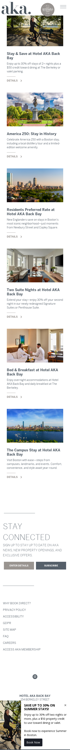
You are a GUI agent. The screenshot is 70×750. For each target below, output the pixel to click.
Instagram (35, 676)
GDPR (7, 623)
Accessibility (13, 616)
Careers (9, 642)
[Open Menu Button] (63, 7)
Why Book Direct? (17, 603)
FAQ (6, 636)
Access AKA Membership (22, 649)
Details (35, 52)
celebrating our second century (47, 9)
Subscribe (51, 565)
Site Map (9, 629)
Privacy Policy (14, 609)
